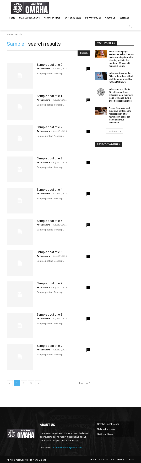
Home (10, 34)
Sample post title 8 (49, 314)
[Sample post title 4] (20, 200)
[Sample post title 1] (20, 107)
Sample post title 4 (49, 189)
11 (88, 68)
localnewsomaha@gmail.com (67, 447)
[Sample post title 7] (20, 294)
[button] (130, 26)
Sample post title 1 (49, 96)
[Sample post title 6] (20, 263)
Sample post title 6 (49, 252)
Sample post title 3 (49, 158)
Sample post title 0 (49, 64)
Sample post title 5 (49, 221)
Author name (43, 68)
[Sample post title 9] (20, 357)
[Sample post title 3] (20, 169)
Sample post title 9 (49, 346)
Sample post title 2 (49, 127)
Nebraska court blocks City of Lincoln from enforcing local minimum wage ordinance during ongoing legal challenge (121, 95)
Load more (113, 131)
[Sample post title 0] (20, 76)
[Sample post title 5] (20, 232)
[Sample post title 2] (20, 138)
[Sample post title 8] (20, 325)
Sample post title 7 (49, 283)
